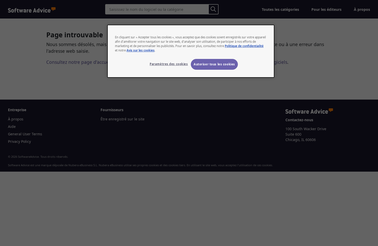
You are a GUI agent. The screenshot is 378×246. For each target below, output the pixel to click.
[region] (190, 51)
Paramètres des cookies (169, 64)
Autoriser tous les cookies (214, 64)
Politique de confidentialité (244, 46)
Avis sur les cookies (141, 50)
